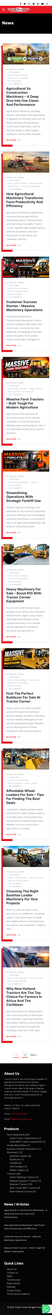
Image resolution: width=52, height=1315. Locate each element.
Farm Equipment (36, 183)
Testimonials (13, 1279)
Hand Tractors (13, 392)
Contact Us (12, 1272)
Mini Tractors (28, 392)
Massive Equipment (15, 294)
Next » (33, 1054)
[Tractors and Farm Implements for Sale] (18, 9)
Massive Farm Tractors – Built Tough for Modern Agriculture (25, 403)
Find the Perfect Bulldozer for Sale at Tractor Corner (23, 697)
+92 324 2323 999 (19, 1113)
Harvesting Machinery (31, 186)
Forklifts (34, 482)
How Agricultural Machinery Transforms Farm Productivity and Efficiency (24, 200)
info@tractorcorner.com (21, 1119)
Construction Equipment (17, 78)
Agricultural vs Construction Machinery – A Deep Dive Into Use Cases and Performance (22, 96)
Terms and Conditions (18, 1293)
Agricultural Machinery (17, 75)
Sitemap (11, 1286)
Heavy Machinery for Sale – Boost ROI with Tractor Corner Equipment (23, 595)
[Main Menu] (3, 9)
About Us (12, 1269)
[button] (46, 1309)
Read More (11, 140)
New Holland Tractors (16, 981)
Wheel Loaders (31, 783)
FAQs (9, 1276)
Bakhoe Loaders (36, 878)
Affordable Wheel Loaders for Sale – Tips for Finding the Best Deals (25, 797)
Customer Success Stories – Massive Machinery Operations (24, 306)
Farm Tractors (13, 186)
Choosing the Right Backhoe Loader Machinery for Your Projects (22, 897)
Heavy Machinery (14, 81)
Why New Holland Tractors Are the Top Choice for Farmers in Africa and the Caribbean (24, 997)
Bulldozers (35, 680)
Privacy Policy (14, 1290)
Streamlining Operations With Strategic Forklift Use (23, 497)
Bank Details (13, 1283)
